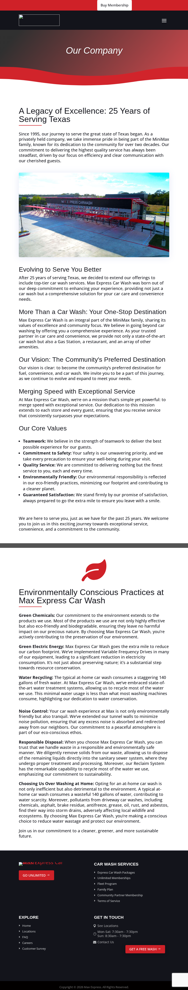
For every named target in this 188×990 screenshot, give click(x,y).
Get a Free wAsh (143, 949)
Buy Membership (114, 5)
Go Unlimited (34, 875)
